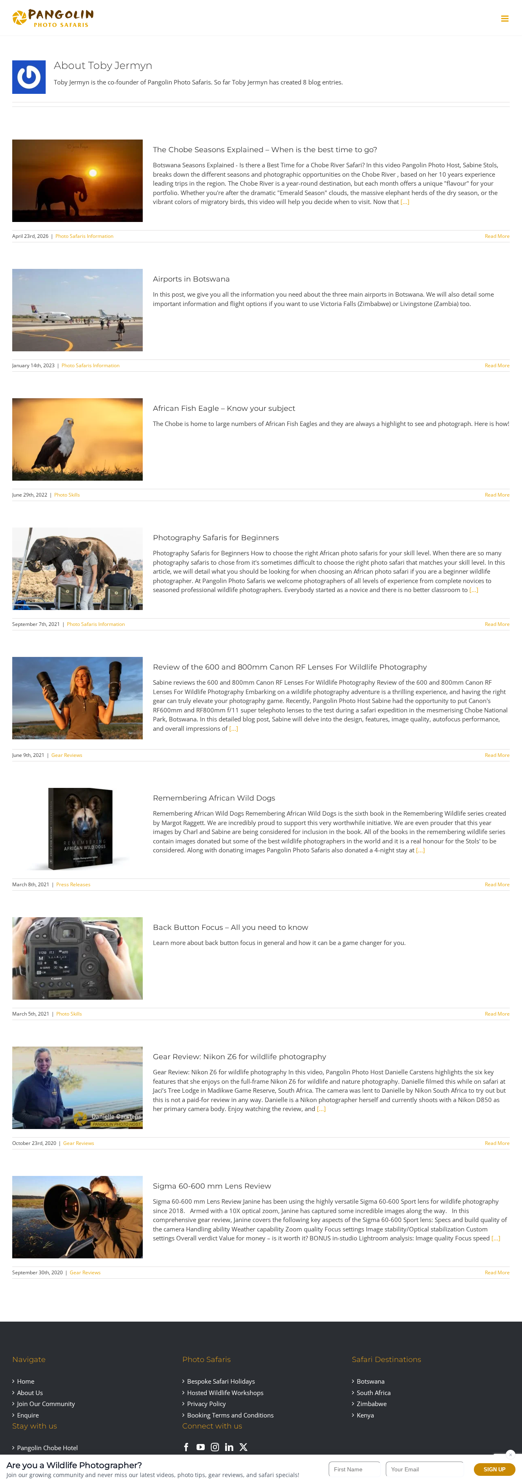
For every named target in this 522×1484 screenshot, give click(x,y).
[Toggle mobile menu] (505, 18)
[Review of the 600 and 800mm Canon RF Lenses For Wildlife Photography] (77, 698)
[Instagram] (215, 1447)
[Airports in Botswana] (77, 310)
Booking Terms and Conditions (230, 1415)
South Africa (374, 1393)
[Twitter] (243, 1447)
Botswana (371, 1381)
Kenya (365, 1415)
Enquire (28, 1415)
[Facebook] (186, 1447)
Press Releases (73, 884)
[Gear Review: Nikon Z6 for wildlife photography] (77, 1088)
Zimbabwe (372, 1404)
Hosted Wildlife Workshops (225, 1393)
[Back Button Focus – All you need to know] (77, 958)
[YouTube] (201, 1447)
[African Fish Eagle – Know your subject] (77, 439)
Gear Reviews (66, 755)
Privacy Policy (206, 1404)
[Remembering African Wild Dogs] (77, 829)
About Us (30, 1393)
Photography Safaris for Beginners (216, 537)
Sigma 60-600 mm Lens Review (212, 1186)
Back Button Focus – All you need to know (230, 927)
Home (25, 1381)
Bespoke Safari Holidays (221, 1381)
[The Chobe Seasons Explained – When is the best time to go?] (77, 181)
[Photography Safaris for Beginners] (77, 569)
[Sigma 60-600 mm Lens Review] (77, 1217)
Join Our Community (46, 1404)
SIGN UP (495, 1469)
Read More (497, 236)
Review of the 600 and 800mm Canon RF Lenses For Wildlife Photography (290, 667)
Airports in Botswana (191, 279)
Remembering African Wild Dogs (214, 798)
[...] (404, 201)
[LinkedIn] (229, 1447)
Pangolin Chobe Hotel (47, 1448)
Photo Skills (67, 494)
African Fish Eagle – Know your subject (224, 408)
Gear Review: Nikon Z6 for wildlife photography (239, 1056)
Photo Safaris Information (84, 236)
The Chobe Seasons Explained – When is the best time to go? (265, 149)
